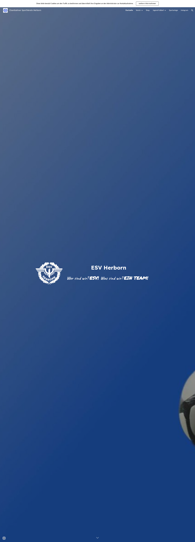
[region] (97, 3)
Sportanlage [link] (173, 10)
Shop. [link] (148, 10)
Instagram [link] (184, 10)
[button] (192, 10)
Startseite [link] (129, 10)
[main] (109, 267)
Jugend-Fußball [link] (158, 10)
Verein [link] (138, 10)
